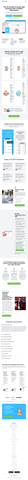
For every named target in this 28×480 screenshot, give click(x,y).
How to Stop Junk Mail (14, 442)
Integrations (14, 448)
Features (14, 432)
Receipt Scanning (14, 436)
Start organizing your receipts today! (14, 283)
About (8, 478)
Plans (14, 431)
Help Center (14, 452)
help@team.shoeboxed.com (14, 427)
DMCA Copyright (18, 478)
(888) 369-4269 (16, 425)
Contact (10, 478)
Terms (15, 478)
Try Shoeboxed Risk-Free (17, 15)
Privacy (13, 478)
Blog (14, 451)
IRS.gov (5, 330)
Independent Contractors (14, 461)
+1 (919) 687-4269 (15, 426)
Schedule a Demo (9, 15)
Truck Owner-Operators (14, 464)
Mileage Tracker (14, 468)
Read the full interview (6, 315)
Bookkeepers (14, 457)
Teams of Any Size (14, 460)
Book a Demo (14, 447)
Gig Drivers (14, 467)
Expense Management (14, 438)
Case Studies (14, 445)
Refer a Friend (14, 435)
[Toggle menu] (25, 1)
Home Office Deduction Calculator (14, 439)
